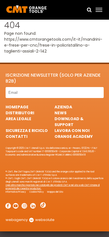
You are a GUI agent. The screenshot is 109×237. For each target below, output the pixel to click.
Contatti (16, 136)
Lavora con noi (71, 130)
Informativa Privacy (16, 191)
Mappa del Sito (55, 191)
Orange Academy (73, 136)
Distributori (20, 113)
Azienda (63, 107)
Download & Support (69, 121)
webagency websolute (30, 219)
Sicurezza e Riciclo (27, 130)
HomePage (17, 107)
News (60, 113)
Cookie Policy (36, 191)
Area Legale (18, 119)
